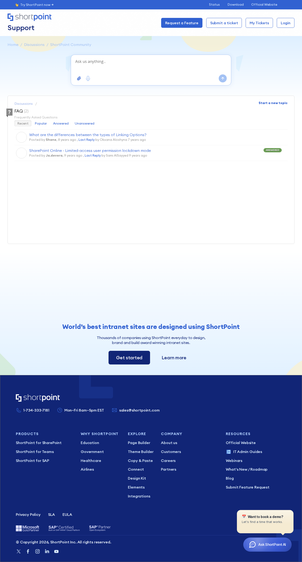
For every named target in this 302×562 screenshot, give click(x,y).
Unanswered (84, 123)
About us (169, 442)
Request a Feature (181, 22)
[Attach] (79, 78)
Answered (61, 123)
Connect (136, 469)
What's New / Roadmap (247, 469)
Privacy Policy (28, 514)
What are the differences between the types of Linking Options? (88, 134)
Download (235, 4)
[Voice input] (88, 78)
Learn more (174, 357)
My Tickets (259, 22)
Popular (41, 123)
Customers (171, 451)
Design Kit (137, 478)
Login (285, 22)
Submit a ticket (224, 22)
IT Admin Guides (247, 451)
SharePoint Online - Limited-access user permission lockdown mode (90, 150)
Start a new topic (273, 103)
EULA (67, 514)
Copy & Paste (140, 460)
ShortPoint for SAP (32, 460)
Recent (23, 123)
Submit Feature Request (247, 487)
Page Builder (139, 442)
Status (214, 4)
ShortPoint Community (70, 44)
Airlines (87, 469)
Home (13, 44)
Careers (168, 460)
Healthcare (91, 460)
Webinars (234, 460)
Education (90, 442)
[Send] (223, 78)
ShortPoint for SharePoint (39, 442)
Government (92, 451)
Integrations (139, 496)
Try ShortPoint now (35, 5)
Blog (230, 478)
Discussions (34, 44)
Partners (168, 469)
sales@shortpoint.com (139, 410)
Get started (129, 357)
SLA (51, 514)
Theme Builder (140, 451)
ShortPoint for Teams (35, 451)
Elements (136, 487)
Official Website (264, 4)
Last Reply (87, 140)
